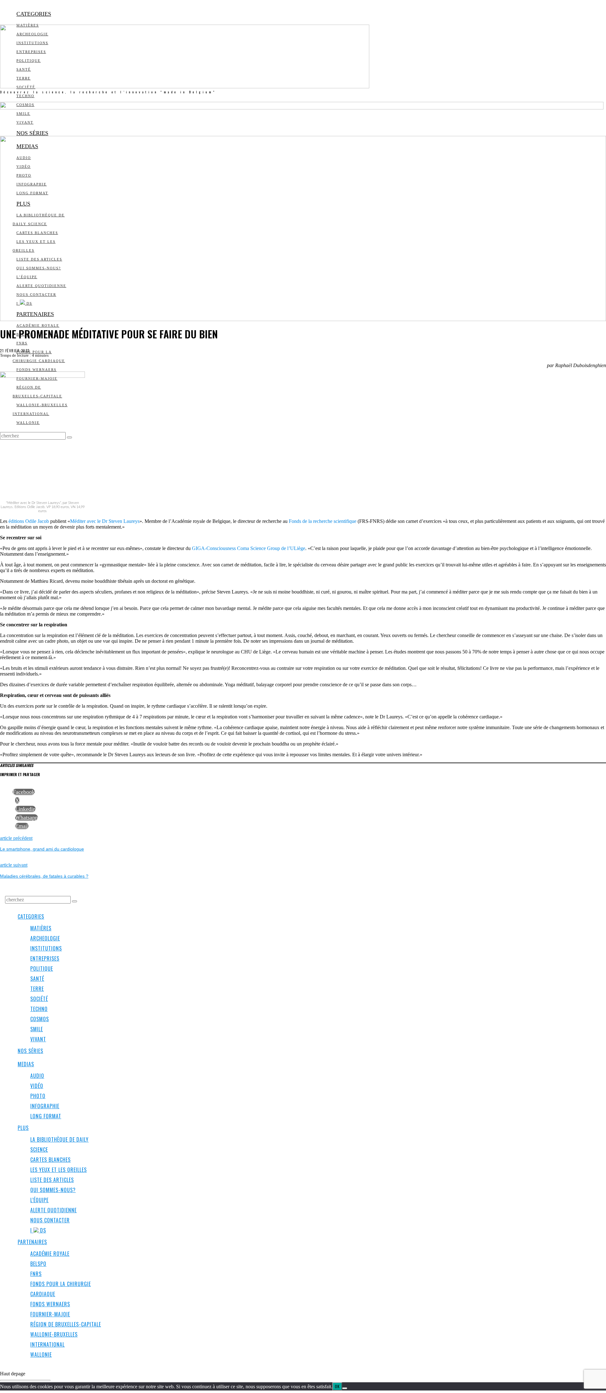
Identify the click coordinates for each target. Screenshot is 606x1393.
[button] (74, 901)
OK (337, 1386)
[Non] (344, 1388)
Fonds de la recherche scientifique (322, 521)
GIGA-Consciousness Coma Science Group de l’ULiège (248, 548)
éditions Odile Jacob (29, 521)
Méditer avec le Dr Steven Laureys (105, 521)
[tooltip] (24, 792)
